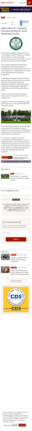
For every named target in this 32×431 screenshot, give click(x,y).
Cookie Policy (7, 425)
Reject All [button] (14, 425)
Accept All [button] (22, 425)
